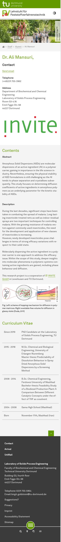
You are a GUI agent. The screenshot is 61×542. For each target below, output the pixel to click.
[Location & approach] (27, 531)
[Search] (20, 531)
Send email (8, 71)
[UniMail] (40, 531)
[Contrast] (54, 13)
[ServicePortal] (33, 531)
